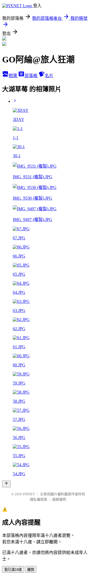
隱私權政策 (38, 499)
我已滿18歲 (13, 570)
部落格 (31, 75)
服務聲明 (59, 499)
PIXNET (29, 494)
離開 (30, 570)
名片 (49, 75)
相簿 (13, 75)
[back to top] (6, 484)
